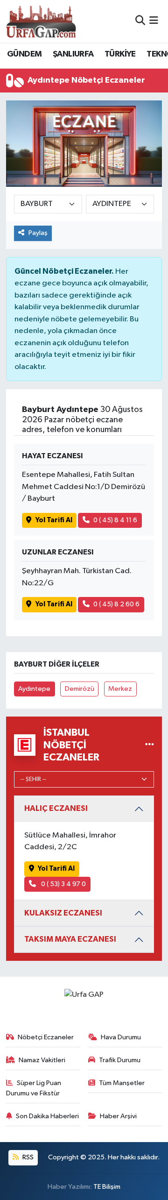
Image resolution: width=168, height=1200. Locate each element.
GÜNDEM (24, 54)
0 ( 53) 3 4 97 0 (63, 884)
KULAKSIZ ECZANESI (63, 913)
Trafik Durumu (119, 1060)
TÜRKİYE (120, 54)
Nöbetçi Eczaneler (46, 1037)
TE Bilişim (106, 1186)
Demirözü (79, 688)
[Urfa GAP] (41, 21)
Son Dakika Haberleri (47, 1116)
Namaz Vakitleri (42, 1060)
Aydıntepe (34, 688)
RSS (27, 1157)
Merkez (120, 688)
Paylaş (38, 232)
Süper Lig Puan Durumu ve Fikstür (34, 1088)
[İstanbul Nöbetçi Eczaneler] (149, 745)
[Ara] (140, 21)
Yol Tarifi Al (53, 520)
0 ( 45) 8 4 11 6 (115, 520)
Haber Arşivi (118, 1116)
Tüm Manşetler (122, 1082)
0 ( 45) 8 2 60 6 (116, 604)
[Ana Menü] (153, 21)
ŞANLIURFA (73, 54)
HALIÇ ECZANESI (56, 808)
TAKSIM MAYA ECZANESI (70, 939)
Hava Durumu (121, 1037)
